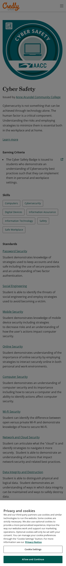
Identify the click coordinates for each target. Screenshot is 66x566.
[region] (33, 533)
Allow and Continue (33, 559)
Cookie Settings (33, 549)
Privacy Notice (33, 542)
